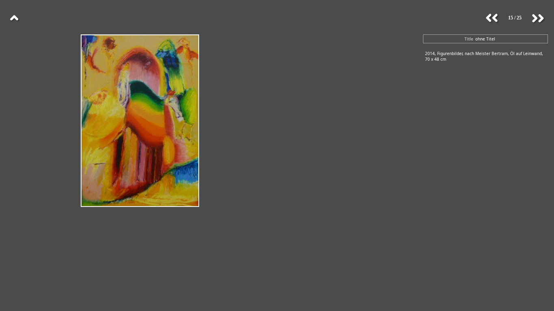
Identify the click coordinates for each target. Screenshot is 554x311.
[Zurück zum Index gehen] (14, 18)
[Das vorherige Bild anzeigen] (492, 18)
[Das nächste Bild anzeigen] (538, 18)
